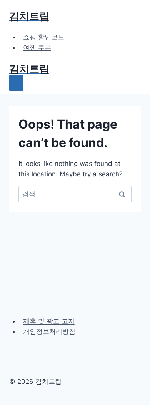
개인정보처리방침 (49, 331)
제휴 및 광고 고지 (49, 321)
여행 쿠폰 (37, 47)
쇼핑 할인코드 (43, 37)
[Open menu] (16, 83)
